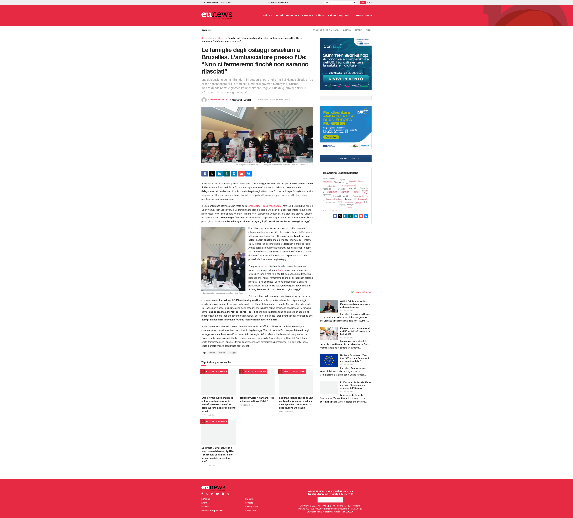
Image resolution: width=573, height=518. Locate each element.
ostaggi (232, 353)
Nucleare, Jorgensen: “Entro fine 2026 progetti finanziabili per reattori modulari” (354, 358)
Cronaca (307, 15)
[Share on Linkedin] (219, 173)
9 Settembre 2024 (330, 211)
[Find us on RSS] (228, 493)
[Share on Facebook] (204, 173)
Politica (267, 15)
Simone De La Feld (218, 100)
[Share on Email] (241, 173)
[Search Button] (355, 2)
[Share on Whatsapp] (226, 173)
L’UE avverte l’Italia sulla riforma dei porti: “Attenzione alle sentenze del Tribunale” (355, 385)
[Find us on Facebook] (202, 493)
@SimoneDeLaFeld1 (241, 100)
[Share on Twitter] (212, 173)
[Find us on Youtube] (217, 493)
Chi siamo (250, 499)
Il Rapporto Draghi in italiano (340, 172)
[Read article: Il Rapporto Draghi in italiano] (345, 192)
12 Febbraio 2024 (208, 465)
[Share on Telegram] (234, 173)
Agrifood (344, 15)
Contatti (249, 503)
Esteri (279, 15)
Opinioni (205, 506)
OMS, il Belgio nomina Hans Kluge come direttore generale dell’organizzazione (355, 304)
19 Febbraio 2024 (208, 415)
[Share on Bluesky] (248, 173)
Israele (358, 29)
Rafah (281, 270)
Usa (368, 29)
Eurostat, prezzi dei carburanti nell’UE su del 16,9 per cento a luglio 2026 (355, 331)
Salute (332, 15)
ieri (262, 266)
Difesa (320, 15)
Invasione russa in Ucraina (325, 29)
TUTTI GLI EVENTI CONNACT (345, 158)
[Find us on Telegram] (223, 493)
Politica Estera (216, 38)
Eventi (204, 503)
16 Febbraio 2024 (247, 405)
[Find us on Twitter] (207, 493)
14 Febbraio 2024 (286, 412)
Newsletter (206, 30)
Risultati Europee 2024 (212, 510)
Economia (292, 15)
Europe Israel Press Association (264, 206)
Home (204, 38)
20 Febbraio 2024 (265, 100)
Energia (347, 29)
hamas (212, 353)
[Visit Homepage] (216, 15)
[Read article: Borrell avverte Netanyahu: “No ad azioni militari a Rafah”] (257, 382)
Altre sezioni (361, 15)
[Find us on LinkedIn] (212, 493)
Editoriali (205, 499)
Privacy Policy (251, 506)
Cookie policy (251, 510)
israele (222, 353)
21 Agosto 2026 (346, 311)
